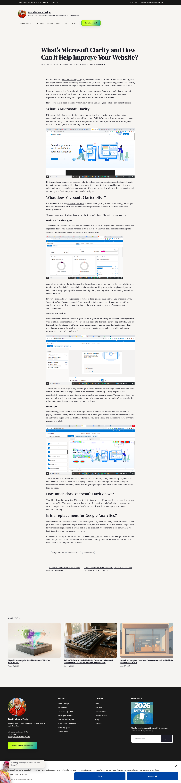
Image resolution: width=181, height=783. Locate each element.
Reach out (94, 536)
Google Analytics (58, 553)
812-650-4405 (134, 2)
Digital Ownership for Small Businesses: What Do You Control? (29, 661)
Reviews (50, 23)
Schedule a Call (91, 23)
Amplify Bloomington (160, 728)
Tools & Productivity (97, 64)
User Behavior (89, 553)
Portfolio (40, 23)
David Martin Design (39, 12)
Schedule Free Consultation (22, 745)
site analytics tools (75, 203)
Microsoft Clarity (54, 115)
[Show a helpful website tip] (6, 772)
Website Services (25, 23)
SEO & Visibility (82, 64)
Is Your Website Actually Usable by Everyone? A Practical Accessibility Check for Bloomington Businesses (88, 661)
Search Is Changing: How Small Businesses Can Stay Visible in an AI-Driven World (146, 661)
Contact (73, 23)
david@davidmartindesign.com (152, 2)
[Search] (166, 738)
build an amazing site (71, 79)
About (58, 23)
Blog (65, 23)
